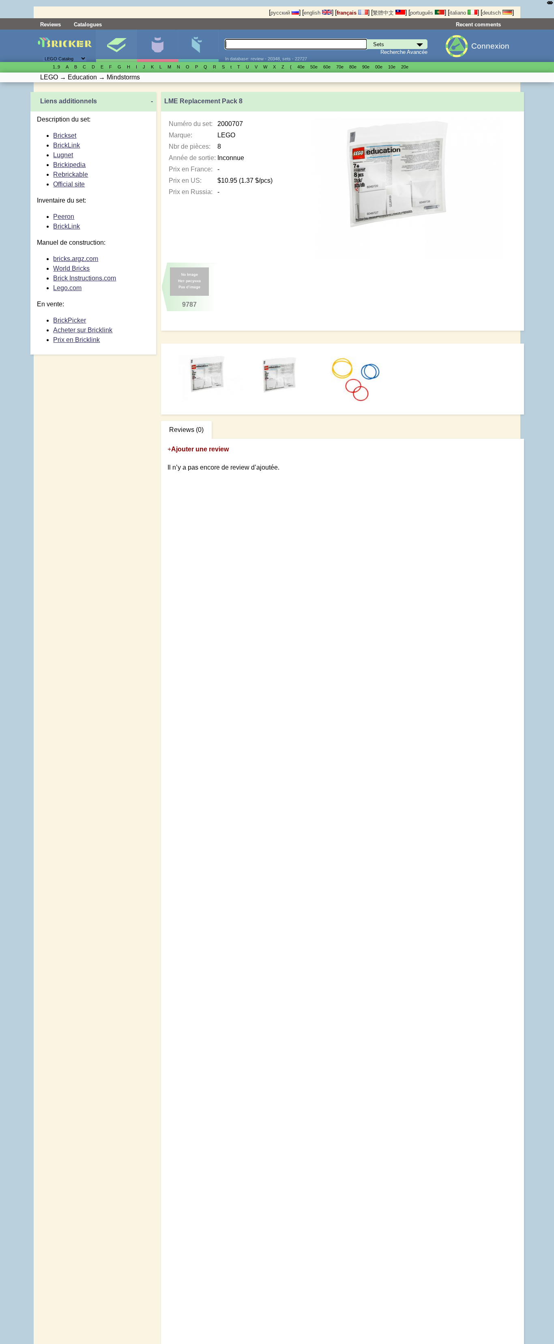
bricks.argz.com (75, 258)
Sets (116, 45)
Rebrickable (70, 174)
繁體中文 (384, 13)
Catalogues (88, 24)
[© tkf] (283, 379)
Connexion (490, 46)
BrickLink (66, 145)
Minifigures (157, 45)
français (347, 13)
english (313, 13)
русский (281, 13)
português (422, 13)
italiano (458, 13)
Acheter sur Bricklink (82, 330)
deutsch (492, 13)
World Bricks (71, 268)
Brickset (64, 135)
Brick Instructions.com (84, 278)
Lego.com (67, 287)
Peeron (63, 216)
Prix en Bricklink (76, 339)
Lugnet (63, 155)
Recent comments (478, 24)
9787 (189, 304)
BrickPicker (69, 320)
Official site (69, 184)
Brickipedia (69, 164)
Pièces (198, 45)
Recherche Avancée (403, 52)
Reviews (50, 24)
